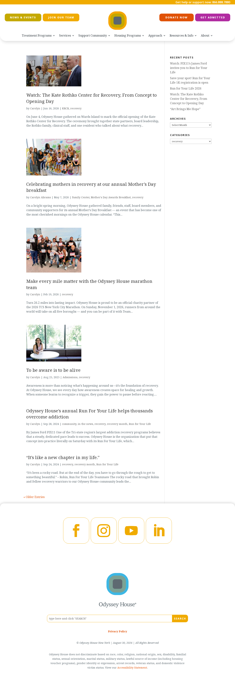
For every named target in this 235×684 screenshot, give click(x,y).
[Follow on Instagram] (104, 531)
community (69, 424)
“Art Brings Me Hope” (185, 109)
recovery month (117, 424)
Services (65, 35)
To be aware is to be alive (53, 370)
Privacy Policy (117, 631)
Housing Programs (127, 35)
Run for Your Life (140, 424)
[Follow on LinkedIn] (159, 531)
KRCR (65, 108)
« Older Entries (34, 497)
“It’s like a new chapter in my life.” (63, 457)
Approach (155, 35)
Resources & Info (181, 35)
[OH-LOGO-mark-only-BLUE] (117, 594)
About (205, 35)
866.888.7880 (221, 2)
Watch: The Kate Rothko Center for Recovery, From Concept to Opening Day (188, 98)
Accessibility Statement (132, 667)
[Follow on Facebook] (76, 531)
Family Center (80, 197)
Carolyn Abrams (40, 197)
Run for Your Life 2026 (185, 88)
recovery (76, 108)
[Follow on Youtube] (131, 531)
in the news (85, 424)
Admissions (70, 377)
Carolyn (35, 108)
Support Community (92, 35)
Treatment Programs (37, 35)
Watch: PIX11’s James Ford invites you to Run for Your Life (188, 67)
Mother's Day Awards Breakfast (111, 197)
